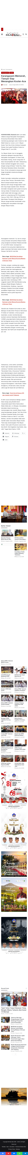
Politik (11, 72)
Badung (14, 510)
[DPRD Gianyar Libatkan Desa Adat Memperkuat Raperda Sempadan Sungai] (21, 742)
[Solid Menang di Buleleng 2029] (7, 669)
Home (3, 69)
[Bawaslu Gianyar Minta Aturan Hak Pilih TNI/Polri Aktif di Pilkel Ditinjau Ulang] (7, 533)
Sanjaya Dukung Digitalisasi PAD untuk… (19, 704)
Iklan (8, 1146)
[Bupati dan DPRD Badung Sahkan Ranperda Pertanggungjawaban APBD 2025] (21, 729)
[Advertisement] (14, 14)
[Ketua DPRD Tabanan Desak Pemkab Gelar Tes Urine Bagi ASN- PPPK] (7, 698)
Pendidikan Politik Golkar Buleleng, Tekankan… (19, 553)
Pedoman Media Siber (20, 1146)
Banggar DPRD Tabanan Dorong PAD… (5, 720)
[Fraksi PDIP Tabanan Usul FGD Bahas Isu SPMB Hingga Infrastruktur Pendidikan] (7, 729)
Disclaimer (12, 1146)
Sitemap (18, 1149)
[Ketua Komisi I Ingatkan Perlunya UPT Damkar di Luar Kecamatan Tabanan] (21, 713)
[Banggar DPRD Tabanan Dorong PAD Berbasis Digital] (7, 713)
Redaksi (4, 1146)
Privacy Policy (11, 1149)
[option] (14, 514)
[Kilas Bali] (13, 34)
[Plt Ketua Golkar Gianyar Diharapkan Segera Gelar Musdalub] (21, 533)
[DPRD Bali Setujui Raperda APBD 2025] (7, 758)
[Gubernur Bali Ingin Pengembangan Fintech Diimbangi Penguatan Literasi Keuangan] (5, 1020)
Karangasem (9, 69)
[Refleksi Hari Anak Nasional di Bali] (21, 669)
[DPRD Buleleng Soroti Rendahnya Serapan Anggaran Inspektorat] (7, 742)
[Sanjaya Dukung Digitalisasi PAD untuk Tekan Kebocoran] (21, 698)
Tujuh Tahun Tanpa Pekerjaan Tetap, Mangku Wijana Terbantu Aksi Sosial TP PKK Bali (13, 1010)
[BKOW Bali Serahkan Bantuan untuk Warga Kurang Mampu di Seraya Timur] (5, 1029)
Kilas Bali (5, 84)
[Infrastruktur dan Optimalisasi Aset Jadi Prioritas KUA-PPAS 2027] (21, 758)
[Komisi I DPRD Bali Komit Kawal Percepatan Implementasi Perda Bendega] (7, 684)
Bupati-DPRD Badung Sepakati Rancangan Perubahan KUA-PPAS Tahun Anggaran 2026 (14, 516)
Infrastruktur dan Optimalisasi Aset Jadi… (19, 765)
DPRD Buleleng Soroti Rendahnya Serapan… (7, 749)
